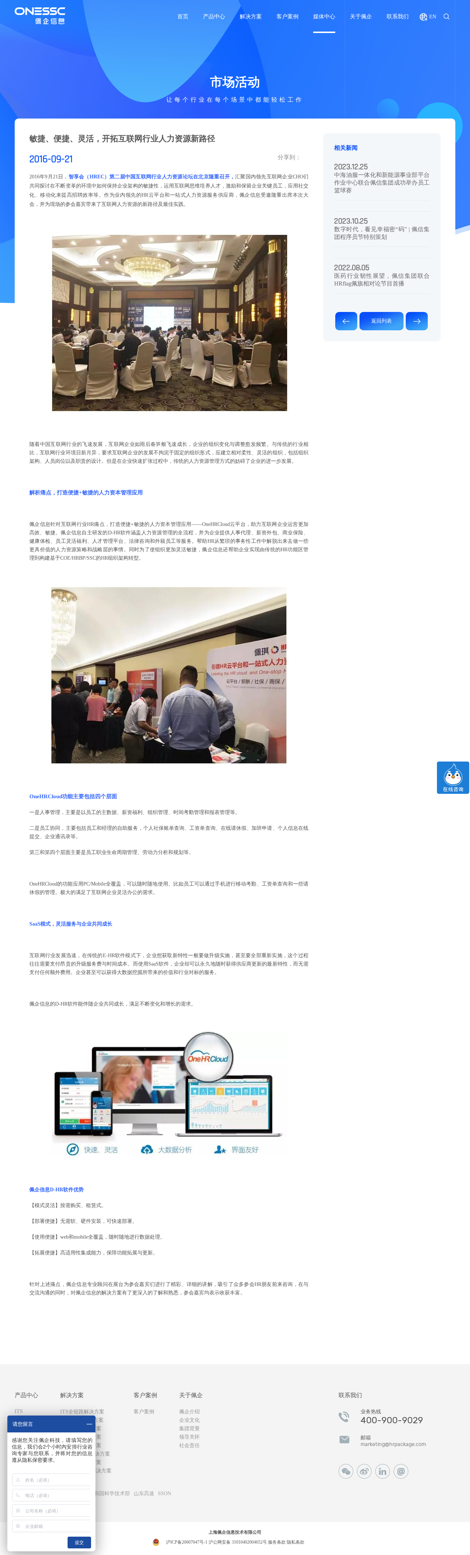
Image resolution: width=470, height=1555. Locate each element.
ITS (19, 1411)
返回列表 (381, 321)
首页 (182, 16)
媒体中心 (324, 16)
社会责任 (189, 1445)
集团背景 (189, 1428)
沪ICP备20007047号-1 (187, 1542)
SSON (164, 1493)
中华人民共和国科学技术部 (99, 1493)
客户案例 (287, 16)
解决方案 (251, 16)
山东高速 (144, 1493)
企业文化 (189, 1420)
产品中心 (214, 16)
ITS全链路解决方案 (82, 1411)
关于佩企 (361, 16)
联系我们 (398, 16)
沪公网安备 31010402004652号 (238, 1542)
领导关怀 (189, 1437)
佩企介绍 (189, 1411)
